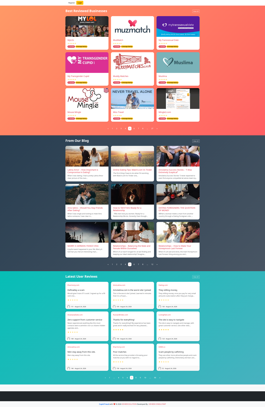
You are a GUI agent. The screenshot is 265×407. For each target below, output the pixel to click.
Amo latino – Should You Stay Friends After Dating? (85, 209)
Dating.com (163, 285)
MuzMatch (118, 40)
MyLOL (70, 40)
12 (152, 264)
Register (71, 3)
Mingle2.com (165, 112)
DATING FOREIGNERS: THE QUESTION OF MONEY (177, 209)
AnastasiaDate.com (75, 315)
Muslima (163, 76)
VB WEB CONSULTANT (157, 404)
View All (196, 11)
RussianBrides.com (120, 315)
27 (152, 128)
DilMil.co (162, 347)
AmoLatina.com (119, 285)
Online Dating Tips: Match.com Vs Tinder (132, 169)
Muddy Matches (120, 76)
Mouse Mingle (74, 112)
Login (80, 3)
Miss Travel (118, 112)
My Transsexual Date (169, 40)
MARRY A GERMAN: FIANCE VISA (83, 245)
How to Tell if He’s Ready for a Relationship (127, 209)
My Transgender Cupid (78, 76)
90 (155, 378)
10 (145, 378)
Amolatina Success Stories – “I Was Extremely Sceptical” (175, 171)
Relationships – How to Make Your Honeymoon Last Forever (175, 247)
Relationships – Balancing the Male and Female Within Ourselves (131, 247)
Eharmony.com (73, 285)
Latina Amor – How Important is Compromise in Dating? (82, 171)
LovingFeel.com (165, 315)
